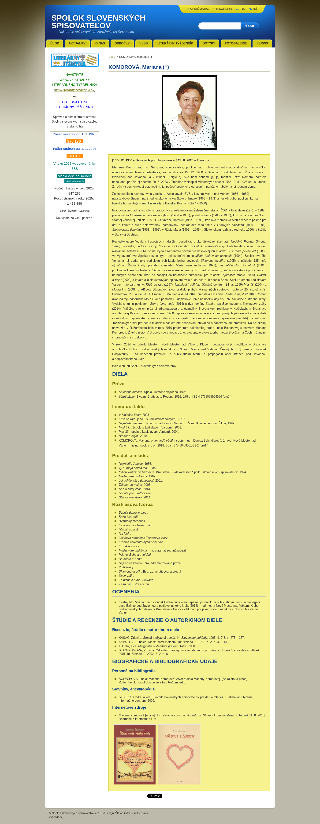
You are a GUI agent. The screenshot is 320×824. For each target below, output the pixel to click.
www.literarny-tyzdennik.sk (74, 90)
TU (153, 719)
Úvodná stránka (199, 8)
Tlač (255, 8)
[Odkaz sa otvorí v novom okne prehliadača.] (189, 150)
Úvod (111, 56)
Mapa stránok (224, 8)
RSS (242, 8)
